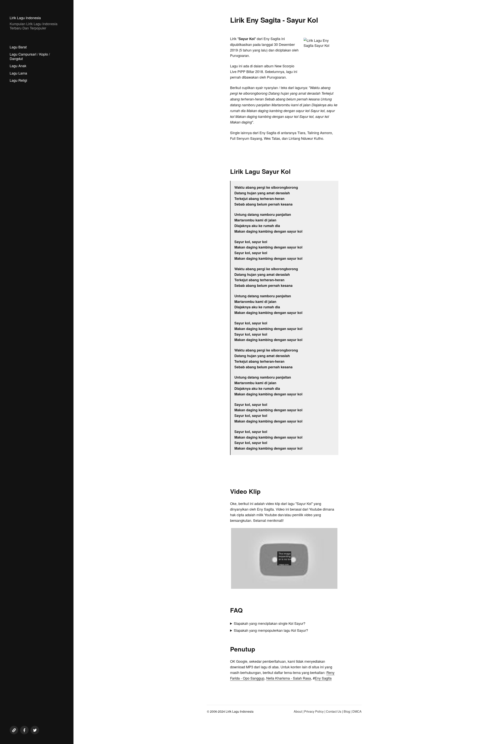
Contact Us (333, 711)
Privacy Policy (314, 711)
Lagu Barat (18, 46)
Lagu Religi (18, 80)
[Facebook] (24, 730)
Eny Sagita (323, 678)
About (298, 711)
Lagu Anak (18, 65)
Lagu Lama (18, 72)
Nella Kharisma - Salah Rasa (288, 678)
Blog (347, 711)
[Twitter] (35, 730)
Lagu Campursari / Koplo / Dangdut (30, 56)
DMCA (357, 711)
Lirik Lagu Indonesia (25, 17)
